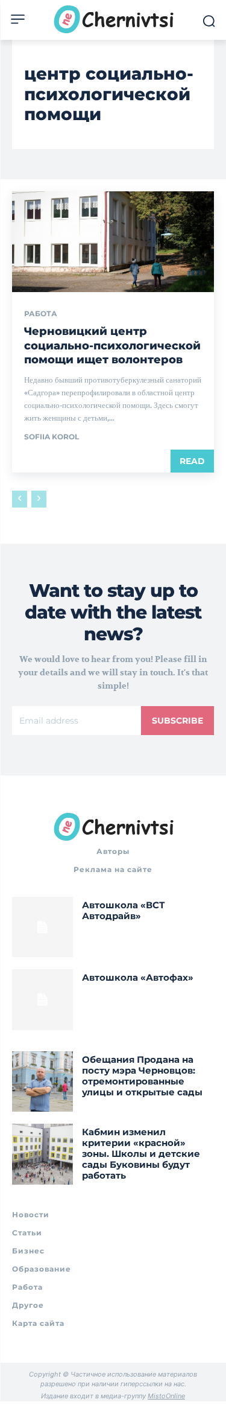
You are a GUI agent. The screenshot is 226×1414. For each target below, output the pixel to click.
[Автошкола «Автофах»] (42, 999)
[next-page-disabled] (38, 499)
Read (192, 461)
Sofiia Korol (51, 436)
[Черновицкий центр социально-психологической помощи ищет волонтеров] (113, 242)
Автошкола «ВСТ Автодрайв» (123, 910)
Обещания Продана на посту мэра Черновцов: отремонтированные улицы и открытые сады (142, 1076)
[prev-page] (19, 499)
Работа (40, 313)
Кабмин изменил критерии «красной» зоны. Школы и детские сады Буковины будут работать (141, 1153)
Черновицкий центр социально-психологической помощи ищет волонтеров (112, 345)
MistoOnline (166, 1396)
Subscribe (177, 720)
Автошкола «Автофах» (137, 977)
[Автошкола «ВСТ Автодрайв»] (42, 927)
